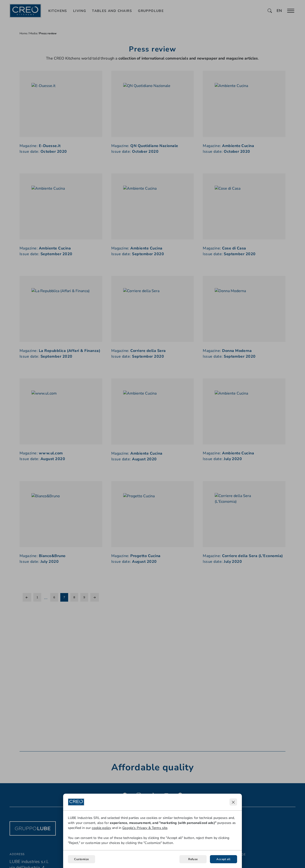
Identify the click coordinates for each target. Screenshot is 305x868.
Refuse (193, 859)
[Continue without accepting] (233, 802)
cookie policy (101, 828)
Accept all (223, 859)
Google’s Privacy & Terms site (144, 828)
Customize (81, 859)
